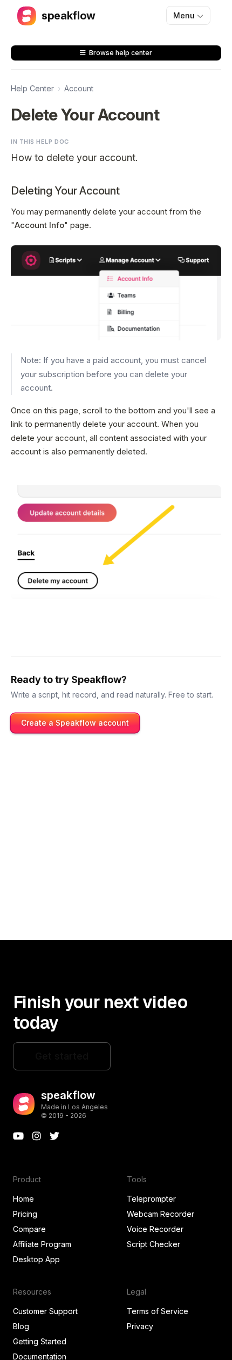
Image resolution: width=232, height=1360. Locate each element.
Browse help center (120, 53)
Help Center (32, 88)
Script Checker (153, 1244)
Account (78, 88)
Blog (21, 1326)
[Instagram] (36, 1136)
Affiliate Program (42, 1244)
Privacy (140, 1326)
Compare (29, 1229)
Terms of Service (157, 1311)
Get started (61, 1056)
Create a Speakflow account (75, 722)
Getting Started (39, 1341)
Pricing (25, 1213)
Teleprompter (151, 1198)
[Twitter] (54, 1136)
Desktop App (36, 1259)
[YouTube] (18, 1136)
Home (23, 1198)
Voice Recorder (155, 1229)
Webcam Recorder (160, 1213)
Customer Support (45, 1311)
